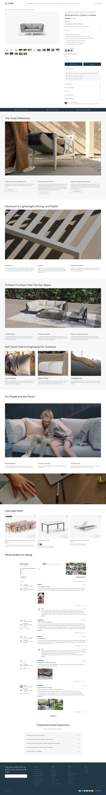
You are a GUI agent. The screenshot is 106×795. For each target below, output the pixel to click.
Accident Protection (39, 781)
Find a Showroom (38, 771)
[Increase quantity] (70, 59)
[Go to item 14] (39, 50)
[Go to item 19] (7, 53)
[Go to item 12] (30, 50)
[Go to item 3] (16, 50)
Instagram (86, 771)
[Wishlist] (97, 3)
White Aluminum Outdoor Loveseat (27, 9)
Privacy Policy (71, 779)
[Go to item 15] (44, 50)
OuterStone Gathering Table (43, 540)
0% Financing (38, 783)
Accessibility (70, 781)
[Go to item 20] (11, 53)
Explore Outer (70, 3)
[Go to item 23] (25, 53)
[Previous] (7, 29)
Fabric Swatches (38, 777)
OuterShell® (10, 190)
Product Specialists (39, 773)
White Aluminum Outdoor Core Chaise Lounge (79, 540)
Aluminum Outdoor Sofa (14, 9)
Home (6, 9)
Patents (53, 781)
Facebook (86, 769)
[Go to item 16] (48, 50)
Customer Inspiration (39, 779)
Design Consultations (39, 775)
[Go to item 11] (25, 50)
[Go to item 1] (7, 50)
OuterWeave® (76, 191)
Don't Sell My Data (72, 783)
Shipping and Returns (72, 773)
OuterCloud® (43, 193)
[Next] (57, 29)
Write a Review (82, 577)
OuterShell (53, 771)
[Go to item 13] (34, 50)
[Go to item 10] (21, 50)
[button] (70, 18)
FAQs (69, 769)
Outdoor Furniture (38, 769)
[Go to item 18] (57, 50)
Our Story (53, 769)
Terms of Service (71, 777)
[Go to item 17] (53, 50)
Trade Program (54, 779)
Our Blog (53, 777)
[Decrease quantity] (66, 59)
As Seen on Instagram (56, 783)
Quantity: (66, 56)
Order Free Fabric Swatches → (71, 53)
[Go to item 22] (21, 53)
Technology (53, 773)
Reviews (36, 786)
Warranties (70, 775)
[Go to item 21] (16, 53)
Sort (75, 581)
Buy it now (92, 64)
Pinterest (86, 773)
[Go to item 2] (11, 50)
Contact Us (70, 771)
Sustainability (54, 775)
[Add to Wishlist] (34, 516)
